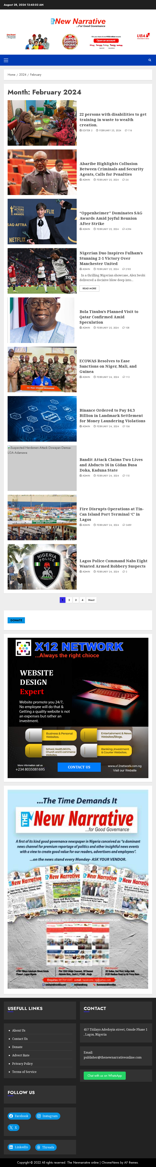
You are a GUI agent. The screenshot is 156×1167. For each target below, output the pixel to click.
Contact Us (20, 1039)
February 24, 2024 (108, 377)
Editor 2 (88, 130)
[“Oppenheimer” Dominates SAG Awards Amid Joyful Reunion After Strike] (42, 221)
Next (91, 600)
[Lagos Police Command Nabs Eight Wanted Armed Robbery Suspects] (42, 567)
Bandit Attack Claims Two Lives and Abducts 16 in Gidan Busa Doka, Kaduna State (111, 465)
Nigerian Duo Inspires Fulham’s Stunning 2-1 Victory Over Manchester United (111, 258)
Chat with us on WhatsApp (105, 1075)
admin (86, 180)
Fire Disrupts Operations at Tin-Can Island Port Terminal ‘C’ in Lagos (112, 514)
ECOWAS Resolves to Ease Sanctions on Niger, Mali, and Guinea (108, 366)
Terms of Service (24, 1072)
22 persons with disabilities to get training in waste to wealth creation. (113, 119)
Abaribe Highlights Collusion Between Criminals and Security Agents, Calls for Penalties (111, 169)
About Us (18, 1030)
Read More (89, 288)
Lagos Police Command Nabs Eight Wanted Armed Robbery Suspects (113, 563)
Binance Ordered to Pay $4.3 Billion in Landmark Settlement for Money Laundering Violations (112, 415)
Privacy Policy (22, 1064)
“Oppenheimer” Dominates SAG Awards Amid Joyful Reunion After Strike (111, 218)
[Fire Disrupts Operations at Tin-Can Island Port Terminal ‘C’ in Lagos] (42, 517)
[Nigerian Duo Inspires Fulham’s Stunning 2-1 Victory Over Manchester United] (42, 271)
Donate (17, 1047)
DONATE (16, 620)
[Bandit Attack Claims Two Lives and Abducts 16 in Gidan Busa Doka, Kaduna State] (42, 468)
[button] (6, 60)
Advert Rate (20, 1055)
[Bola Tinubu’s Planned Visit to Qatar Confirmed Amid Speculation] (42, 320)
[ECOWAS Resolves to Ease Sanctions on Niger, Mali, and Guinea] (42, 369)
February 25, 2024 (110, 130)
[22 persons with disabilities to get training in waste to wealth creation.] (42, 123)
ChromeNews (110, 1162)
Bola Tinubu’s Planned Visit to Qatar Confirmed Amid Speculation (109, 317)
